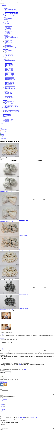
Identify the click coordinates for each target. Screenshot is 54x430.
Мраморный (3, 349)
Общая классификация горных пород (7, 114)
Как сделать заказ (3, 409)
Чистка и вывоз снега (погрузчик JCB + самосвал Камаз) (11, 105)
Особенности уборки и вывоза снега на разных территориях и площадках (11, 110)
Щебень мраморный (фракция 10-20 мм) (9, 83)
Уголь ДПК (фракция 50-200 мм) (8, 18)
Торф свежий (6, 57)
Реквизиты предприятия (4, 399)
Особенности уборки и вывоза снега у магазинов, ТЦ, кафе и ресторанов (12, 112)
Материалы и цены (4, 5)
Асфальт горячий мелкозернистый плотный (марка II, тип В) (11, 13)
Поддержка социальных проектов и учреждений (8, 122)
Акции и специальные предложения (5, 107)
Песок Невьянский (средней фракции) (9, 36)
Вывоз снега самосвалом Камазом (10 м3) (9, 101)
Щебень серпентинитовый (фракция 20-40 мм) (10, 88)
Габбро (2, 348)
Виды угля (4, 117)
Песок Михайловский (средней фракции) (9, 39)
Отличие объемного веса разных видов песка (7, 120)
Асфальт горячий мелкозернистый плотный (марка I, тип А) (11, 9)
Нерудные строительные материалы (6, 113)
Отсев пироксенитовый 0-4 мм (8, 26)
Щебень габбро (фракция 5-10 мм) (9, 62)
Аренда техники (4, 90)
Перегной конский (7, 23)
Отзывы (2, 123)
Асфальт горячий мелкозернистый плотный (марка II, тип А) (11, 12)
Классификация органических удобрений (7, 115)
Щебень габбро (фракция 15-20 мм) (9, 65)
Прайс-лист (42, 374)
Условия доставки (3, 89)
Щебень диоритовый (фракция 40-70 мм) (9, 78)
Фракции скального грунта (7, 53)
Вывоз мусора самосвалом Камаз (8, 96)
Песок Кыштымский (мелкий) (8, 42)
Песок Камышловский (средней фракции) (9, 38)
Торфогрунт (6, 52)
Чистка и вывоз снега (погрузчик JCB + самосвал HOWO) (11, 104)
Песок (3, 34)
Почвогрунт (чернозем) (5, 49)
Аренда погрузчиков (6, 91)
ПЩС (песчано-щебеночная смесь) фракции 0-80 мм (10, 48)
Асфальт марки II (6, 11)
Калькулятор (3, 411)
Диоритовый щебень (6, 76)
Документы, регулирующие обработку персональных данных (8, 401)
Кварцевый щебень (6, 80)
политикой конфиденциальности (21, 417)
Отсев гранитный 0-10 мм (8, 32)
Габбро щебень (5, 61)
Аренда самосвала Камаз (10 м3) (8, 93)
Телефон (1, 424)
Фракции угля (5, 17)
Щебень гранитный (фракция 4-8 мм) (9, 69)
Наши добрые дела (4, 400)
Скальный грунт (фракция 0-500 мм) (9, 55)
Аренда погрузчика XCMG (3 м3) (8, 92)
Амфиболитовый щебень (6, 59)
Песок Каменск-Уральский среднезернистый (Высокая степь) (11, 37)
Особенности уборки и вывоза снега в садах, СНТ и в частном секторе (11, 111)
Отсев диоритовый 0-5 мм (8, 28)
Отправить (1, 429)
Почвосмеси (5, 51)
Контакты (20, 364)
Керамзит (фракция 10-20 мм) (8, 21)
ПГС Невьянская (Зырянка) (8, 45)
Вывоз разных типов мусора (7, 98)
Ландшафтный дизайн (5, 116)
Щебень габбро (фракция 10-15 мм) (9, 64)
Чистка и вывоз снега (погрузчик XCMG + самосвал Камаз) (11, 106)
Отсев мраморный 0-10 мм (8, 33)
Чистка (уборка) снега (6, 102)
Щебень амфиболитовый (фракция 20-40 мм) (10, 60)
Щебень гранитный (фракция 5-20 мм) (9, 70)
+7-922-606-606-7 (2, 406)
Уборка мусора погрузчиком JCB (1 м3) (9, 97)
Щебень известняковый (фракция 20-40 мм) (10, 79)
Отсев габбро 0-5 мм (7, 27)
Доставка (25, 369)
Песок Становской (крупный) (8, 40)
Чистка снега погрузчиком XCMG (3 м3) (9, 103)
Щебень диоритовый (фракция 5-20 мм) (9, 77)
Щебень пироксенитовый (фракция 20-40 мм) (10, 86)
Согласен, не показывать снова (3, 420)
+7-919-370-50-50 (2, 404)
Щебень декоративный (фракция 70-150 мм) (24, 176)
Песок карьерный (6, 35)
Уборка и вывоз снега (5, 100)
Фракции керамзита (6, 19)
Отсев (3, 24)
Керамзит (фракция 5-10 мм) (8, 20)
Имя (0, 389)
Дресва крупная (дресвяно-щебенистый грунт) (10, 15)
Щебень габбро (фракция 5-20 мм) (9, 63)
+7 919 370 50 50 (3, 334)
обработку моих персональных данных (33, 417)
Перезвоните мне (2, 3)
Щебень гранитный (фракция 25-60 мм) (9, 74)
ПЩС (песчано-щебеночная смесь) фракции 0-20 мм (10, 47)
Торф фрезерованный (7, 58)
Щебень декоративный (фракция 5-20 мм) (23, 294)
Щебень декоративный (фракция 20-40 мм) (23, 235)
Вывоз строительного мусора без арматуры (9, 99)
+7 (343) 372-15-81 (2, 380)
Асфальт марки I (6, 8)
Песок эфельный (6, 41)
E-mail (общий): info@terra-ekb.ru (3, 382)
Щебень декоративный (4, 161)
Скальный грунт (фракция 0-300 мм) (9, 54)
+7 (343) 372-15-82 (2, 381)
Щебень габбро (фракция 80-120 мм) (9, 68)
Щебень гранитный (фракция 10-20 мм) (9, 71)
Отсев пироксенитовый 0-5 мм (8, 29)
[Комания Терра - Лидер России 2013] (2, 135)
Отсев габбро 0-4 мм (7, 25)
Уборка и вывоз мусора (5, 94)
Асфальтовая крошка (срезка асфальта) (9, 7)
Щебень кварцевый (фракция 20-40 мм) (9, 82)
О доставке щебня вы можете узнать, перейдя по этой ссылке (27, 311)
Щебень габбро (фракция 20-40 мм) (9, 66)
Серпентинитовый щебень (7, 87)
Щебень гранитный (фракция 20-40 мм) (9, 73)
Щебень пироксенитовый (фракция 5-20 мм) (10, 85)
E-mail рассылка (3, 109)
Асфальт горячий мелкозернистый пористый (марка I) (11, 10)
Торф (3, 56)
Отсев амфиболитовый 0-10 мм (8, 31)
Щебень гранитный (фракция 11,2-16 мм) (9, 72)
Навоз (3, 22)
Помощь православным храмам (6, 121)
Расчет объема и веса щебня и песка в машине (8, 119)
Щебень (40, 310)
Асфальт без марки (6, 6)
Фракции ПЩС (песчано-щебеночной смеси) (9, 46)
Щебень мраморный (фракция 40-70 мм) (9, 84)
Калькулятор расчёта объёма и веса (5, 108)
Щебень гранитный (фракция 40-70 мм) (9, 75)
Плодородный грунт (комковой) (8, 50)
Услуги (2, 410)
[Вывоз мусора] (2, 134)
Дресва (3, 14)
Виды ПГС (5, 43)
